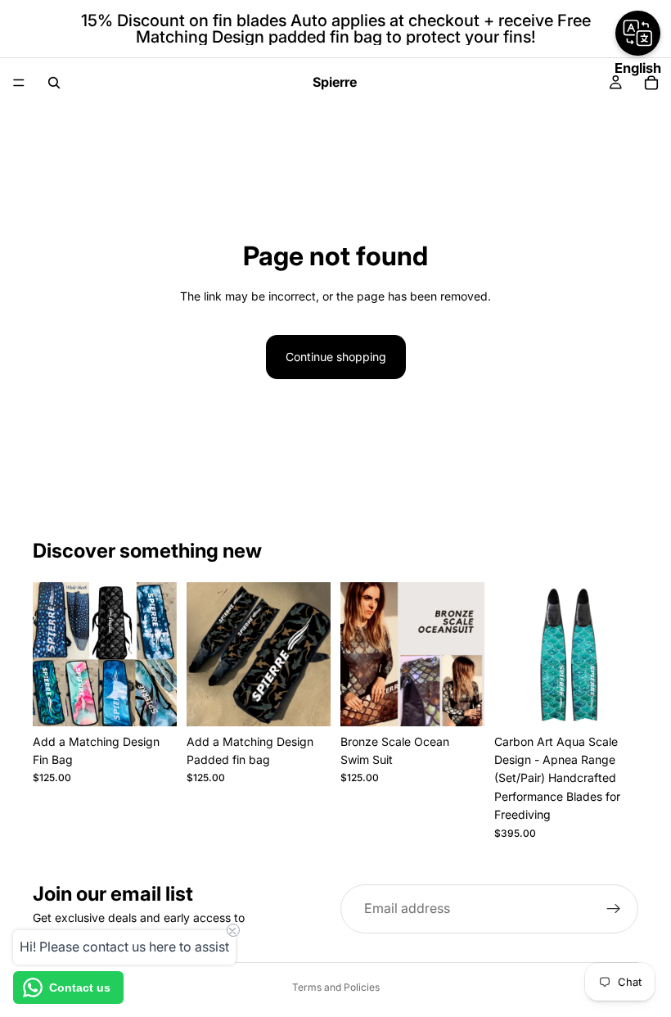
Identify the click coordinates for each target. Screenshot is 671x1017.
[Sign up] (614, 909)
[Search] (54, 83)
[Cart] (651, 83)
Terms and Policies (336, 987)
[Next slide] (466, 654)
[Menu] (19, 83)
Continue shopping (336, 357)
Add (165, 700)
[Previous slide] (358, 654)
